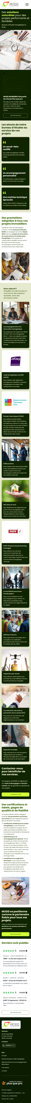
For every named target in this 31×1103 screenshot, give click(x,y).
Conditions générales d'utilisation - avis (13, 1093)
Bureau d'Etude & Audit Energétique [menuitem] (13, 1059)
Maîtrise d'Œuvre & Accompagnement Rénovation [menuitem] (14, 1063)
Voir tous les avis (15, 115)
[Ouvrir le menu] (27, 4)
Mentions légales (6, 1090)
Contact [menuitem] (4, 1071)
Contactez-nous (15, 794)
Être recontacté (15, 934)
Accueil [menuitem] (4, 1056)
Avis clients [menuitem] (5, 1068)
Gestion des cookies (7, 1099)
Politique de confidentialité (9, 1096)
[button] (15, 957)
